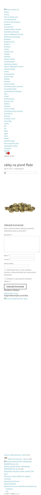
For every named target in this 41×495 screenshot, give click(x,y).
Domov (6, 12)
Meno (6, 256)
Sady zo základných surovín (13, 34)
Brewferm (7, 24)
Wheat (6, 138)
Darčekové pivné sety (11, 32)
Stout (6, 136)
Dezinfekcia (8, 114)
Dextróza (7, 57)
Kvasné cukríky (9, 59)
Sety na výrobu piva (11, 17)
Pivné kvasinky (9, 74)
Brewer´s (7, 44)
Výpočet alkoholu (10, 484)
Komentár (8, 235)
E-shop (6, 15)
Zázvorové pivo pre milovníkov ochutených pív (20, 486)
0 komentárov (19, 169)
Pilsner (6, 124)
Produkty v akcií (9, 119)
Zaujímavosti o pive (11, 293)
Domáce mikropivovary (12, 22)
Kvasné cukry (8, 52)
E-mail (7, 259)
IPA (5, 129)
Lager (6, 134)
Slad (5, 94)
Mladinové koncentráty (12, 37)
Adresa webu (8, 263)
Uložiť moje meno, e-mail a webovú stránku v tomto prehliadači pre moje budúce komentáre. (20, 272)
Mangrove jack (9, 42)
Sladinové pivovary (10, 64)
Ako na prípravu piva (11, 143)
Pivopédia (7, 148)
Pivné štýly (7, 121)
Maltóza (7, 54)
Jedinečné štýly (9, 141)
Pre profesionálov (10, 89)
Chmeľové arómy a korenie (13, 86)
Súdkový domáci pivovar (12, 29)
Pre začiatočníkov (10, 19)
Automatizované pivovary (13, 91)
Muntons (7, 47)
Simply (6, 49)
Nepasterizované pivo (11, 481)
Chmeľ (6, 72)
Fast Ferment (8, 27)
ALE (5, 126)
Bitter (6, 131)
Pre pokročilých (9, 62)
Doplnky (7, 116)
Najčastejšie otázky (10, 146)
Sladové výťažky (9, 69)
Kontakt (6, 151)
